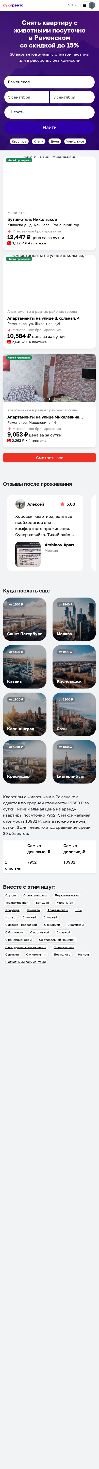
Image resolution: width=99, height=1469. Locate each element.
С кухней (29, 917)
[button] (49, 159)
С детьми (12, 954)
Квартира (12, 910)
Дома (55, 141)
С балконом (14, 932)
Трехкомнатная (16, 902)
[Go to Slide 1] (49, 157)
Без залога (62, 954)
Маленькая (65, 902)
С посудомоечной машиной (25, 947)
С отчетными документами (25, 962)
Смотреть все (49, 457)
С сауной (63, 932)
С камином (76, 925)
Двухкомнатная (67, 895)
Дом (78, 910)
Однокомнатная (35, 895)
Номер (10, 917)
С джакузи (52, 925)
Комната (33, 910)
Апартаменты (57, 910)
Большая (42, 902)
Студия (10, 895)
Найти (50, 127)
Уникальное (75, 141)
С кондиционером (18, 940)
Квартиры (19, 141)
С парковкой (39, 932)
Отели (38, 141)
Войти (72, 5)
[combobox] (49, 82)
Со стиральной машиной (57, 940)
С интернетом (64, 947)
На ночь (84, 954)
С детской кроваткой (21, 925)
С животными (36, 954)
